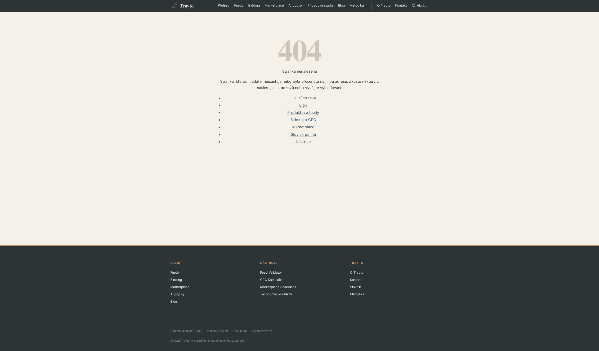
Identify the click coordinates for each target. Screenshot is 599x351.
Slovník (355, 287)
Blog (341, 5)
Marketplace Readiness (278, 287)
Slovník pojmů (303, 134)
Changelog (239, 331)
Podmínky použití (217, 331)
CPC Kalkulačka (272, 280)
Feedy (239, 5)
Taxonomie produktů (276, 294)
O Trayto (384, 5)
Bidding (254, 5)
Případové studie (320, 5)
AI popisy (296, 5)
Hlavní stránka (303, 98)
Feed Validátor (271, 272)
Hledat (422, 5)
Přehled (224, 5)
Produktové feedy (303, 112)
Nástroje (303, 141)
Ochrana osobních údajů (186, 331)
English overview (261, 331)
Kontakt (401, 5)
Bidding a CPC (303, 119)
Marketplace (274, 5)
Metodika (357, 5)
